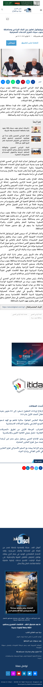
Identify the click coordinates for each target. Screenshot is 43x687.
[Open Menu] (41, 10)
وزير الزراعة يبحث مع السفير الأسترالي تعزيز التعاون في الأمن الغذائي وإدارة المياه (21, 449)
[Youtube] (19, 673)
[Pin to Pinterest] (23, 82)
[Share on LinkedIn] (18, 82)
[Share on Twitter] (28, 82)
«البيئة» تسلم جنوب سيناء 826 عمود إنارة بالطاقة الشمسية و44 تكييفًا (15, 129)
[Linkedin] (24, 673)
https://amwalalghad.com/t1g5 (14, 307)
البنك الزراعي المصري (36, 314)
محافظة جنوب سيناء (36, 318)
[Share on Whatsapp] (13, 82)
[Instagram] (13, 673)
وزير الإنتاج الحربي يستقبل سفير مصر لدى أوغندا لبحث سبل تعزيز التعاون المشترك (21, 440)
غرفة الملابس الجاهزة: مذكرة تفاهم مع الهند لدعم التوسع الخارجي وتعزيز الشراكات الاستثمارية (21, 422)
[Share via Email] (3, 82)
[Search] (2, 10)
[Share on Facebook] (33, 82)
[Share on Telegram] (8, 82)
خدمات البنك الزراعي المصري (20, 314)
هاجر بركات (36, 36)
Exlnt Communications (34, 684)
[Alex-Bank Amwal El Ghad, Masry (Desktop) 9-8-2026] (21, 3)
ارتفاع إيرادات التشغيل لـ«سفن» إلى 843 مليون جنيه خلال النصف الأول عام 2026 (21, 412)
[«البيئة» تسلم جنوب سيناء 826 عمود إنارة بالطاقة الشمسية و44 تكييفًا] (36, 129)
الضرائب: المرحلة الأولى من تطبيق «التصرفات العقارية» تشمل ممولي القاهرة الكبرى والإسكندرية (21, 431)
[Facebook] (35, 673)
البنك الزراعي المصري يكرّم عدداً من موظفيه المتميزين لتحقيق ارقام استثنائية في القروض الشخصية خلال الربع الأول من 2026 (15, 139)
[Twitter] (29, 673)
